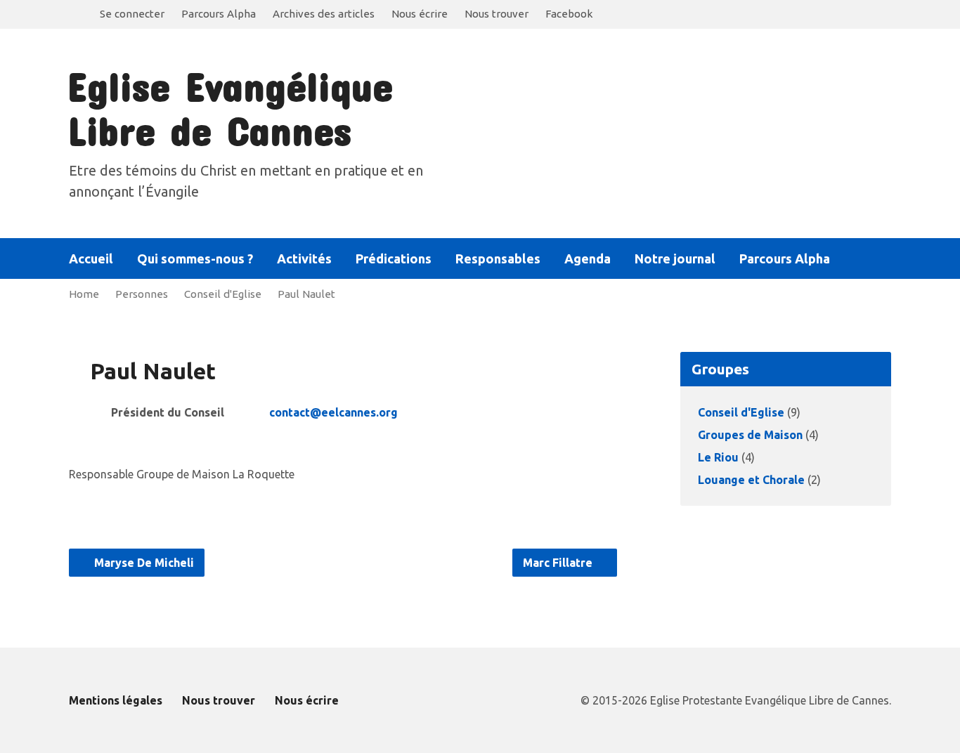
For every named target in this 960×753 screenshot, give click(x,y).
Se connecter (132, 14)
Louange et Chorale (751, 479)
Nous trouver (496, 14)
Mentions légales (115, 700)
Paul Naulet (306, 294)
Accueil (91, 258)
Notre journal (675, 258)
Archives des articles (324, 14)
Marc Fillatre (559, 562)
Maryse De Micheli (142, 562)
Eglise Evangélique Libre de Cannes (230, 108)
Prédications (394, 258)
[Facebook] (885, 259)
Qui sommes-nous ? (195, 258)
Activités (304, 258)
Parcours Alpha (218, 14)
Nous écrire (419, 14)
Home (84, 294)
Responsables (497, 258)
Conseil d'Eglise (222, 294)
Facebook (568, 14)
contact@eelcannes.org (333, 412)
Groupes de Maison (750, 434)
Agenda (587, 258)
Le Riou (718, 457)
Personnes (141, 294)
